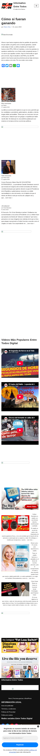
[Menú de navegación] (36, 5)
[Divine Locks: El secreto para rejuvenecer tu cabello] (15, 558)
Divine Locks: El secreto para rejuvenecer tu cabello (34, 546)
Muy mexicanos (6, 103)
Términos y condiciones (8, 709)
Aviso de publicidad (7, 705)
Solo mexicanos (6, 175)
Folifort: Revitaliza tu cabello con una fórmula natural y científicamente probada (34, 520)
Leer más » (8, 198)
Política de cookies (7, 715)
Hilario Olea (7, 27)
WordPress (28, 698)
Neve (10, 698)
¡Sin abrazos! (5, 206)
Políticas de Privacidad (8, 712)
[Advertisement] (20, 298)
